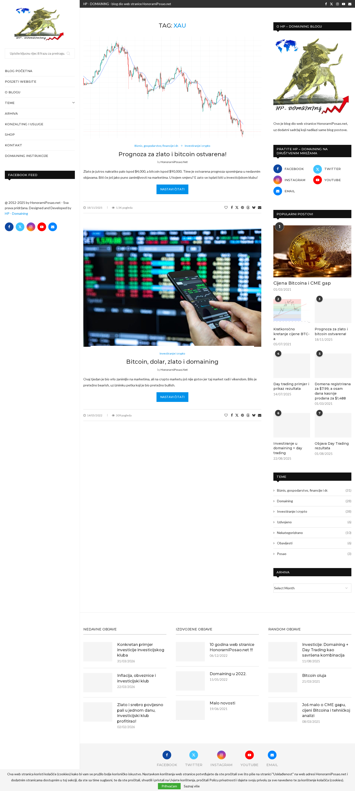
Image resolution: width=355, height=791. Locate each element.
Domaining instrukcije (26, 156)
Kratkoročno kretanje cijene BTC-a (291, 334)
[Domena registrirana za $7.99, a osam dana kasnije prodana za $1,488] (333, 366)
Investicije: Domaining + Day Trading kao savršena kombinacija (325, 650)
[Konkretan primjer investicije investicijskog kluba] (97, 651)
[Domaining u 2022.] (190, 681)
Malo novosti (222, 703)
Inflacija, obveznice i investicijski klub (136, 678)
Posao (314, 554)
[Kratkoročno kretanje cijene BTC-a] (291, 311)
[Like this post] (226, 207)
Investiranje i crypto (314, 511)
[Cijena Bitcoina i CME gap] (312, 251)
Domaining (314, 501)
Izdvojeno (314, 522)
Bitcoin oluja (314, 675)
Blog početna (18, 71)
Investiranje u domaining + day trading (287, 448)
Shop (10, 134)
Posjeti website (20, 81)
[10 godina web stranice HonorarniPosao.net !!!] (190, 651)
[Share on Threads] (248, 207)
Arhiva (11, 113)
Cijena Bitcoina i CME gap (302, 283)
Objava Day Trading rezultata (332, 446)
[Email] (52, 226)
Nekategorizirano (314, 533)
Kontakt (13, 145)
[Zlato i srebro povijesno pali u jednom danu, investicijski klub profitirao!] (97, 712)
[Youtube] (41, 226)
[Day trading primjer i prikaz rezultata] (291, 366)
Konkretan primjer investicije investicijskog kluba (140, 650)
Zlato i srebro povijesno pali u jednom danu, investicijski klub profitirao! (140, 712)
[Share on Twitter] (237, 207)
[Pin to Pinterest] (242, 207)
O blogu (12, 92)
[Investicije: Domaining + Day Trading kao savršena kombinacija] (282, 651)
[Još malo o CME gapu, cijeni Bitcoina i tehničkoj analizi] (282, 712)
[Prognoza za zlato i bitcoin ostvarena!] (333, 311)
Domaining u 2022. (228, 674)
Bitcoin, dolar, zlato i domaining (172, 361)
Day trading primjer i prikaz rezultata (291, 386)
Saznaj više (192, 786)
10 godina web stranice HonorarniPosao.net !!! (232, 647)
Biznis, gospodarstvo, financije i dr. (314, 490)
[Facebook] (9, 226)
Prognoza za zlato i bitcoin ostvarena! (172, 154)
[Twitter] (20, 226)
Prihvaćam (169, 786)
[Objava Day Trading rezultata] (333, 425)
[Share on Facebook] (232, 207)
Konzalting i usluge (24, 124)
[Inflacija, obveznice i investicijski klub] (97, 682)
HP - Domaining (16, 213)
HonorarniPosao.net (174, 162)
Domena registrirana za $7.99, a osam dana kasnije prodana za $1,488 (333, 391)
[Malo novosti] (190, 710)
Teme (9, 103)
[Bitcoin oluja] (282, 682)
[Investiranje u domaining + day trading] (291, 425)
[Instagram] (31, 226)
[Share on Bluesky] (254, 207)
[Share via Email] (259, 207)
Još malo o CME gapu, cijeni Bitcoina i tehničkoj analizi (326, 710)
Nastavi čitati (172, 189)
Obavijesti (314, 543)
